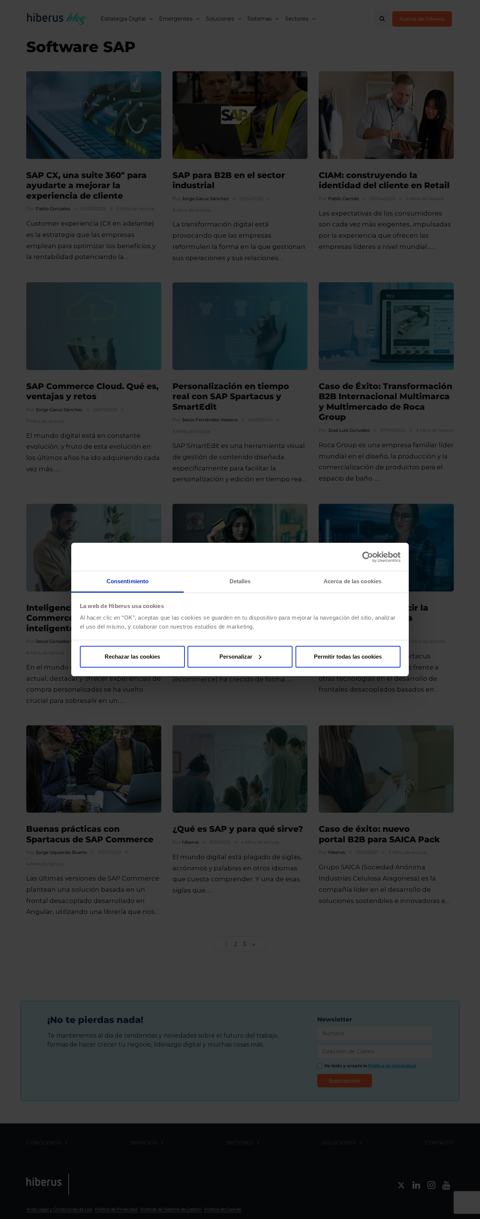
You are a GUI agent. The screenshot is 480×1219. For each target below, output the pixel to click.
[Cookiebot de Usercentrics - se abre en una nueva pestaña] (367, 557)
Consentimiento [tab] (127, 581)
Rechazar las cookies (132, 656)
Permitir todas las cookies (348, 656)
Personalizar (235, 656)
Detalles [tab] (240, 581)
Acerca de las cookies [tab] (352, 581)
